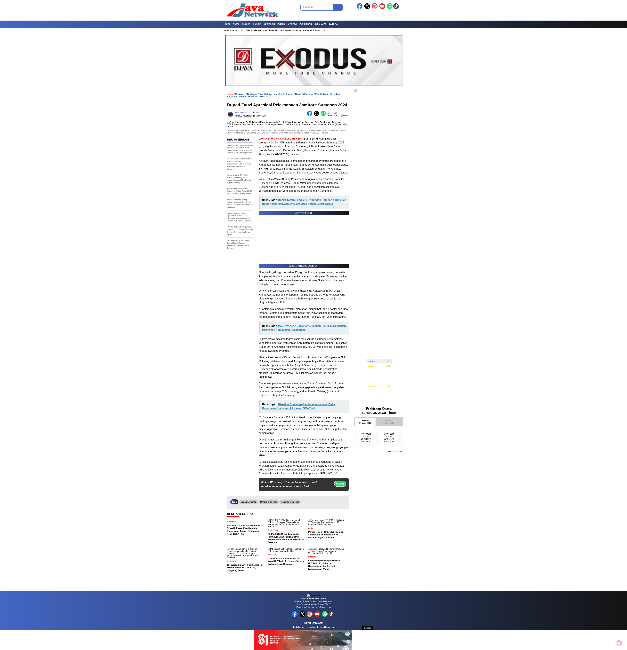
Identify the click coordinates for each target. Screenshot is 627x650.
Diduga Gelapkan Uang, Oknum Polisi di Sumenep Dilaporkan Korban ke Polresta (257, 30)
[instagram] (375, 8)
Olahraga (308, 94)
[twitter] (367, 8)
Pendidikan (305, 24)
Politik (281, 24)
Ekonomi (292, 24)
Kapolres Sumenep (290, 502)
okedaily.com (298, 627)
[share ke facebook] (310, 115)
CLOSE (367, 628)
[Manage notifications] (619, 642)
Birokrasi (269, 24)
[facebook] (360, 8)
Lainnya (333, 24)
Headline (277, 94)
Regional (232, 96)
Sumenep (253, 96)
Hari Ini (365, 421)
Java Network (241, 113)
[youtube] (382, 8)
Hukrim (257, 24)
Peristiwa (335, 94)
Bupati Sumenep (248, 502)
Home (227, 24)
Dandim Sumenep (268, 502)
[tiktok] (396, 8)
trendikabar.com (327, 627)
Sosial (242, 96)
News (236, 24)
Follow (340, 483)
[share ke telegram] (330, 115)
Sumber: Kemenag (379, 402)
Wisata (264, 96)
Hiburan (288, 94)
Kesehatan (320, 24)
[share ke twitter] (317, 115)
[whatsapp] (390, 8)
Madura (245, 24)
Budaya (251, 94)
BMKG (400, 451)
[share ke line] (337, 115)
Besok (388, 421)
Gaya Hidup (264, 94)
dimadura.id (312, 627)
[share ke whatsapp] (324, 115)
